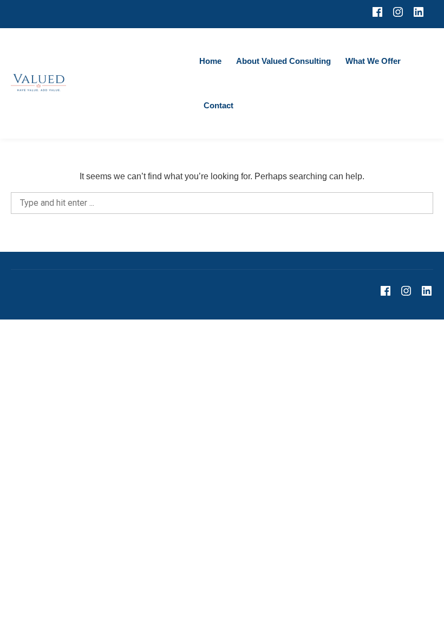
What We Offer (373, 61)
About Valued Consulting (283, 61)
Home (210, 61)
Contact (218, 105)
